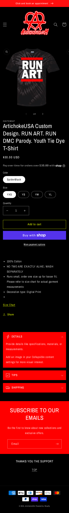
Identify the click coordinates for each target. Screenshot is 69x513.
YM (37, 194)
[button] (5, 24)
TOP (34, 470)
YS (23, 194)
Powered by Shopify (43, 506)
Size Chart (9, 305)
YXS (9, 194)
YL (50, 194)
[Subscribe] (57, 443)
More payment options (34, 244)
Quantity (7, 203)
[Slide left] (26, 114)
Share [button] (10, 314)
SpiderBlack (14, 179)
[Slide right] (43, 114)
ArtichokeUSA (30, 506)
